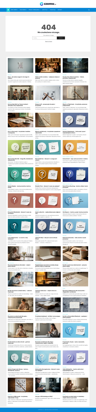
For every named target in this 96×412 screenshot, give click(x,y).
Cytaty (9, 288)
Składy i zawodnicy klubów (68, 184)
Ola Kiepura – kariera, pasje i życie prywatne (75, 212)
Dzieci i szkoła (65, 314)
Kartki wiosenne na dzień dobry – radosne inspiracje (20, 291)
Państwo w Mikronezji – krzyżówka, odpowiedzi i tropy (18, 397)
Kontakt (60, 9)
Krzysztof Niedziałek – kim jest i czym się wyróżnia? (19, 212)
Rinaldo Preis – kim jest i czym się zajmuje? (47, 186)
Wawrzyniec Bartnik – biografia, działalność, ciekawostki (20, 159)
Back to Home (48, 41)
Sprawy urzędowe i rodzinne (68, 156)
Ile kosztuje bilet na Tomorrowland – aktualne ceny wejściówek (18, 105)
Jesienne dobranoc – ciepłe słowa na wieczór (45, 291)
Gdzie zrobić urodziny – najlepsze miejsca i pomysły (47, 77)
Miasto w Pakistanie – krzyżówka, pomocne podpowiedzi (75, 105)
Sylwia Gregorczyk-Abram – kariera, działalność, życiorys (18, 369)
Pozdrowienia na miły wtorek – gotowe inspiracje (19, 342)
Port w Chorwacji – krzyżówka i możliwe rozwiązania (19, 132)
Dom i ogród (14, 9)
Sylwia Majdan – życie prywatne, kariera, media (19, 186)
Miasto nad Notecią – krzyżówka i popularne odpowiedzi (47, 132)
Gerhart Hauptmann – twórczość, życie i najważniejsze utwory (74, 132)
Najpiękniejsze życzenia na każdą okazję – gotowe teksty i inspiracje (47, 265)
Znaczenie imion (38, 339)
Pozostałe (53, 9)
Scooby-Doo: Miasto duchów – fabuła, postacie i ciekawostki (73, 77)
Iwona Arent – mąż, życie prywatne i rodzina (75, 158)
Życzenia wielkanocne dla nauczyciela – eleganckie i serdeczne (74, 291)
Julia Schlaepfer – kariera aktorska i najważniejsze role (73, 369)
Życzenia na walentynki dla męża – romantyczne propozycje (17, 317)
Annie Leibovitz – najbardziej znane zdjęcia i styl (48, 212)
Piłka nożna (23, 9)
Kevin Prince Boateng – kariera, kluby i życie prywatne (75, 186)
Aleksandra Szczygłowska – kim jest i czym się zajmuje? (47, 369)
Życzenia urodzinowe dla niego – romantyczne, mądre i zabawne (44, 342)
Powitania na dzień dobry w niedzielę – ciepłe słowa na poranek (74, 397)
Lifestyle (44, 9)
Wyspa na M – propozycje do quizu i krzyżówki (45, 105)
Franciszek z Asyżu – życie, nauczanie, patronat (74, 342)
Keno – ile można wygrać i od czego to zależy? (18, 77)
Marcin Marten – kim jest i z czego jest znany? (46, 159)
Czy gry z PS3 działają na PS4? (44, 396)
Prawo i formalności (34, 9)
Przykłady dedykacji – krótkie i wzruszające (47, 316)
